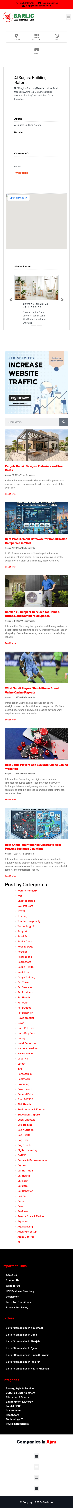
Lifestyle (22, 1058)
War (19, 895)
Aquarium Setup (27, 1231)
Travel (21, 910)
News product (25, 1017)
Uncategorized (26, 900)
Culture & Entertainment (32, 1160)
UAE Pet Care (25, 905)
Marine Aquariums (28, 1048)
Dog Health (24, 1134)
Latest (21, 1063)
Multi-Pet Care (25, 1027)
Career (21, 1201)
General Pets (25, 1094)
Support (22, 931)
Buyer (21, 1206)
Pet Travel (23, 982)
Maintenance (25, 1053)
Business (23, 1211)
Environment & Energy (31, 1109)
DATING (21, 1155)
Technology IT (25, 926)
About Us (11, 1274)
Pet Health (23, 997)
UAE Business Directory (20, 1291)
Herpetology (24, 1073)
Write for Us (13, 1285)
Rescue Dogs (25, 946)
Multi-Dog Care (26, 1033)
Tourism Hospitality (29, 921)
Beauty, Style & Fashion (31, 1216)
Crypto (21, 1165)
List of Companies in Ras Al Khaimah (27, 1368)
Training (22, 915)
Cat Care (22, 1185)
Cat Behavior (25, 1190)
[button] (68, 17)
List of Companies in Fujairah (23, 1361)
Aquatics (22, 1221)
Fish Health (24, 1104)
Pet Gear (22, 1002)
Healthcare (24, 1078)
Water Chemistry (27, 890)
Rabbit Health (25, 966)
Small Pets (23, 936)
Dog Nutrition (25, 1129)
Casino (21, 1195)
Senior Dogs (24, 941)
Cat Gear (22, 1180)
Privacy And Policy (17, 1307)
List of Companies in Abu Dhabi (24, 1327)
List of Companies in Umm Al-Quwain (27, 1354)
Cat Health (23, 1175)
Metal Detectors (26, 1043)
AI (18, 1241)
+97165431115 (21, 172)
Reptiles (22, 951)
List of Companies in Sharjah (23, 1341)
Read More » (10, 494)
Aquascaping (25, 1226)
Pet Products (25, 992)
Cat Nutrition (25, 1170)
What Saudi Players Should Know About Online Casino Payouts (32, 690)
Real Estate (24, 961)
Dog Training (24, 1124)
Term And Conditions (18, 1301)
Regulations (24, 956)
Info (19, 1068)
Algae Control (25, 1236)
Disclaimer (12, 1296)
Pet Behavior (25, 1012)
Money (21, 1038)
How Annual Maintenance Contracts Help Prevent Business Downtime (33, 846)
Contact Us (12, 1280)
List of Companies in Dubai (22, 1334)
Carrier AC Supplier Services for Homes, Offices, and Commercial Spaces (32, 614)
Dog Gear (22, 1139)
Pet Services (24, 987)
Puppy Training (26, 977)
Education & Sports (29, 1114)
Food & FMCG (25, 1099)
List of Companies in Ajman (22, 1348)
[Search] (63, 422)
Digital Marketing (27, 1150)
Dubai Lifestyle (26, 1119)
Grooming (23, 1083)
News (20, 1022)
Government (24, 1089)
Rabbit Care (24, 971)
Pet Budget (24, 1007)
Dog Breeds (24, 1145)
